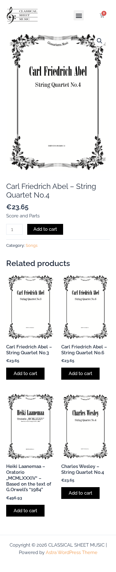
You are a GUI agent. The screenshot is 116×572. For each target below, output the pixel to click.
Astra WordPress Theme (71, 552)
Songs (31, 245)
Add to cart (45, 229)
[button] (79, 15)
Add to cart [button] (25, 373)
